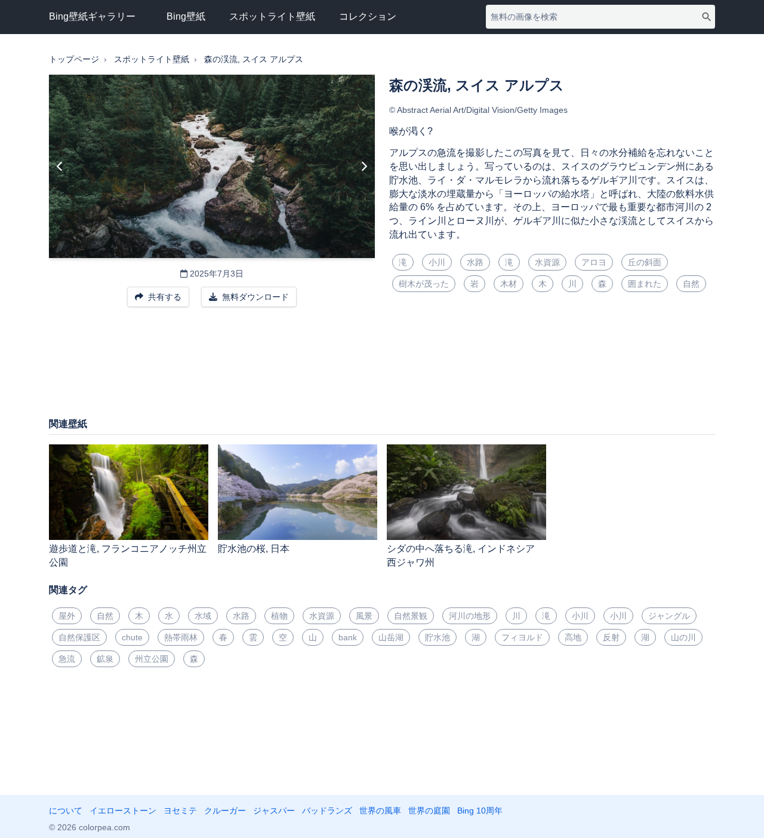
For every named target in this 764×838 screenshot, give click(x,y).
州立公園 (151, 659)
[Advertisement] (382, 368)
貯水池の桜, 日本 (253, 549)
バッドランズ (327, 810)
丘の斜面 (644, 262)
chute (132, 637)
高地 (573, 637)
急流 (66, 659)
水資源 (547, 262)
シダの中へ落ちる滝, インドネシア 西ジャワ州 (461, 555)
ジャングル (669, 616)
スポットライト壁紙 (272, 16)
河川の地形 (470, 616)
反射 (611, 637)
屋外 (66, 616)
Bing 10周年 (480, 810)
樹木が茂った (424, 283)
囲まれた (644, 283)
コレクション (367, 16)
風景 (364, 616)
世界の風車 (380, 810)
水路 (475, 262)
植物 (279, 616)
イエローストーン (123, 810)
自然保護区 (79, 637)
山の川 (683, 637)
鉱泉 (105, 659)
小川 (437, 262)
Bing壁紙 (186, 16)
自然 (691, 283)
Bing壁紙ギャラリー (92, 16)
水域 (203, 616)
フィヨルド (522, 637)
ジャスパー (274, 810)
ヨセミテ (180, 810)
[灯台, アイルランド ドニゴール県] (364, 166)
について (65, 810)
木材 (508, 283)
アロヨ (593, 262)
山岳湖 (390, 637)
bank (347, 637)
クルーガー (225, 810)
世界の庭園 (429, 810)
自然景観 (410, 616)
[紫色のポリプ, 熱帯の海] (60, 166)
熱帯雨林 (181, 637)
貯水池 (437, 637)
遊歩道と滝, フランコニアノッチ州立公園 (128, 555)
